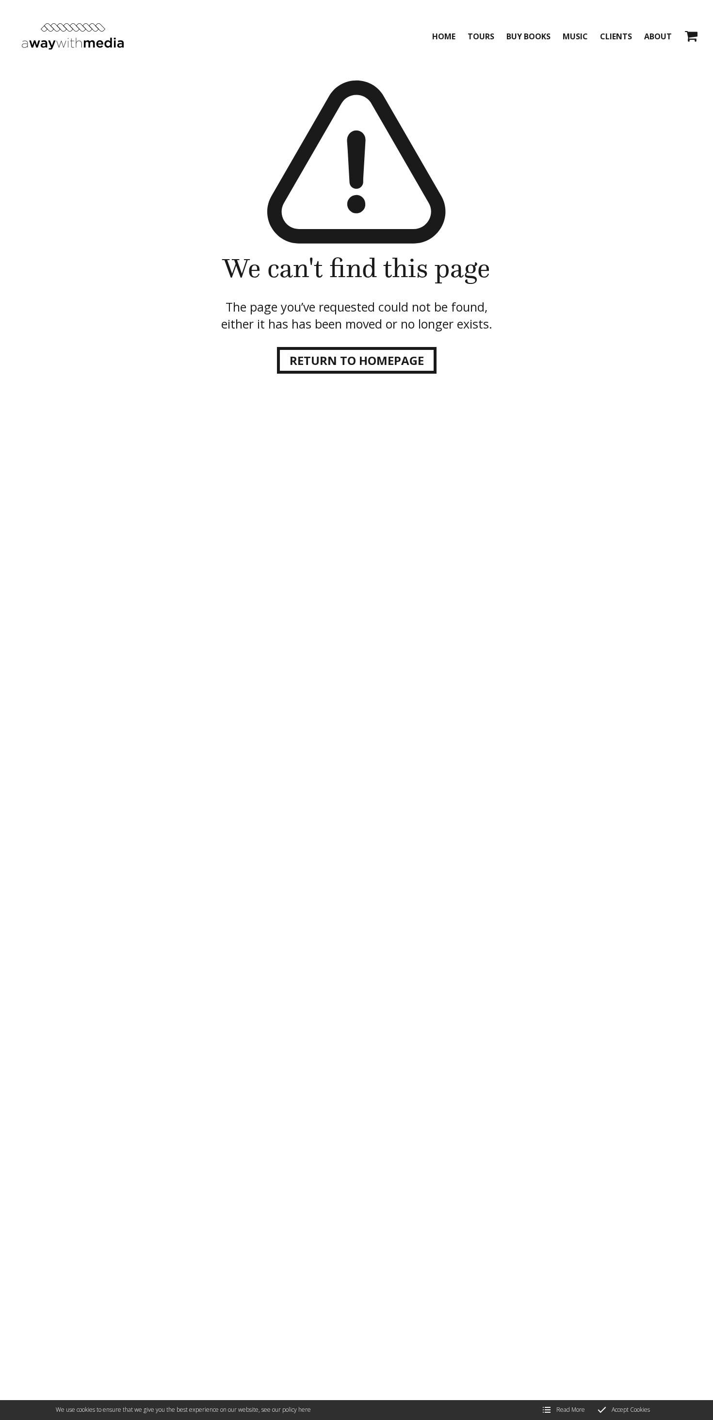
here (304, 1409)
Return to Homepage (357, 360)
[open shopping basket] (691, 36)
